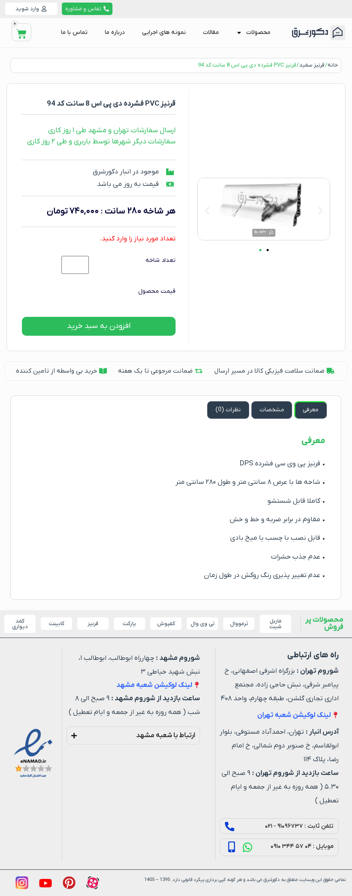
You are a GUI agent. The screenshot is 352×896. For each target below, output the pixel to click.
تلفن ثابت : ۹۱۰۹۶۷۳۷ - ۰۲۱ (299, 826)
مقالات (211, 32)
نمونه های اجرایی (164, 32)
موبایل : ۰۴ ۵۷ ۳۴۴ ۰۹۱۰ (302, 846)
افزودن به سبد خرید (98, 326)
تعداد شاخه (161, 261)
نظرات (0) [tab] (228, 410)
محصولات (258, 32)
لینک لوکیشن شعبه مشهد (154, 685)
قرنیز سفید (312, 65)
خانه (333, 65)
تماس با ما (74, 32)
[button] (207, 210)
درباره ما (115, 32)
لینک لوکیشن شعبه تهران (294, 715)
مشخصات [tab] (272, 410)
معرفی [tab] (311, 410)
